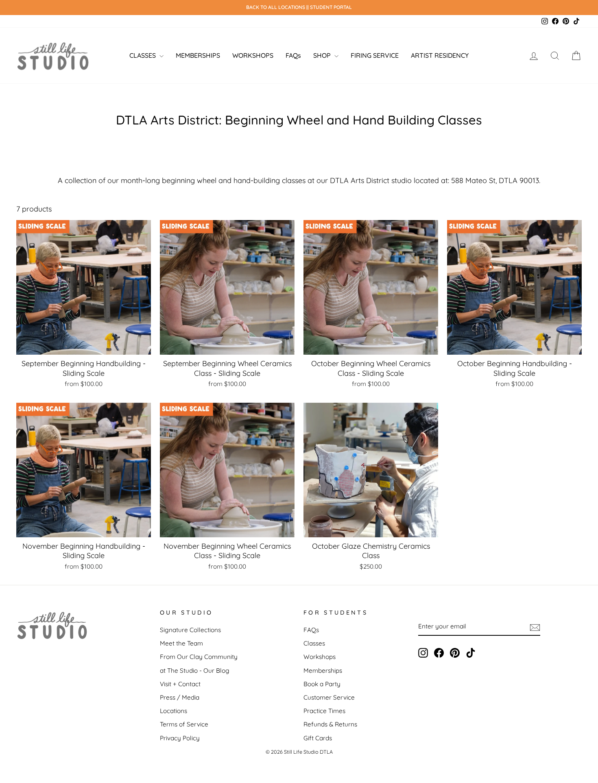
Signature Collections (190, 630)
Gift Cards (317, 738)
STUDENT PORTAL (331, 7)
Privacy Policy (180, 738)
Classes (314, 643)
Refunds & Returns (330, 724)
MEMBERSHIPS (198, 55)
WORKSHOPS (252, 55)
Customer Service (329, 697)
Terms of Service (184, 724)
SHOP (322, 55)
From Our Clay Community (199, 657)
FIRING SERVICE (375, 55)
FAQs (293, 55)
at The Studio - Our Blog (194, 670)
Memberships (322, 670)
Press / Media (179, 697)
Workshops (319, 657)
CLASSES (143, 55)
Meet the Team (181, 643)
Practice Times (324, 711)
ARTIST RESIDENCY (440, 55)
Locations (173, 711)
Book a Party (321, 684)
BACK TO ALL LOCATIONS (276, 7)
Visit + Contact (180, 684)
